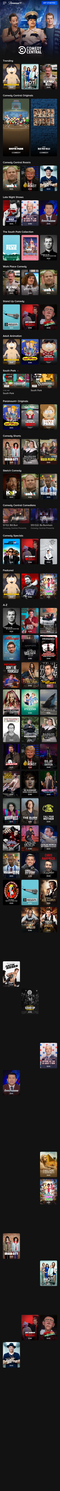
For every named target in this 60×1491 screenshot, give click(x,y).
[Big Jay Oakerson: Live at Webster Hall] (48, 756)
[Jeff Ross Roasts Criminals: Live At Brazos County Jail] (11, 1382)
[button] (4, 3)
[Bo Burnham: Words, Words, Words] (29, 783)
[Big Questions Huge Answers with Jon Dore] (11, 783)
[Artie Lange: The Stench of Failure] (29, 729)
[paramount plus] (15, 2)
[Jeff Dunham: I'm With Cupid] (29, 1327)
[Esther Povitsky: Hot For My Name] (29, 1191)
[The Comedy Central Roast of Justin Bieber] (11, 974)
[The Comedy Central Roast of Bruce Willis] (29, 919)
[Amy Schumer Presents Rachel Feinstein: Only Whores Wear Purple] (29, 675)
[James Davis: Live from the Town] (48, 1300)
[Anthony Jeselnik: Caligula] (48, 702)
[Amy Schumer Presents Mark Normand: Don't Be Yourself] (11, 675)
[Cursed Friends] (48, 1028)
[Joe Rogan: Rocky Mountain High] (48, 1436)
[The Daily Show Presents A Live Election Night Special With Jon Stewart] (48, 1055)
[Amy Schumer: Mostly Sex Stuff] (11, 702)
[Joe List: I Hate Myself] (29, 1436)
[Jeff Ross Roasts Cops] (48, 1355)
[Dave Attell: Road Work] (48, 1083)
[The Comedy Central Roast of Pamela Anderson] (29, 974)
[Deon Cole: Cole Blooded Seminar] (29, 1137)
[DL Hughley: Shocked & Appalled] (11, 1055)
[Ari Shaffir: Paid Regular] (11, 729)
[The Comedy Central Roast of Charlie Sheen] (48, 919)
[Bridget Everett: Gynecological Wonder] (48, 783)
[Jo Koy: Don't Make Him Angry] (29, 1409)
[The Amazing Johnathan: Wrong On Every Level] (48, 648)
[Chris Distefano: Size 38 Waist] (29, 865)
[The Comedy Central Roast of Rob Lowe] (48, 974)
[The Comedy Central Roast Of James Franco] (48, 947)
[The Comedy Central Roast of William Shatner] (11, 1001)
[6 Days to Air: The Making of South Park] (11, 620)
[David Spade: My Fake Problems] (11, 1110)
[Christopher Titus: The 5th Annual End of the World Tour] (11, 892)
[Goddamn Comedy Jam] (48, 1219)
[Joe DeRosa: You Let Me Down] (11, 1436)
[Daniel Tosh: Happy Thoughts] (29, 1083)
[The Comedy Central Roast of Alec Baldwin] (48, 892)
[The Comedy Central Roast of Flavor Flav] (29, 947)
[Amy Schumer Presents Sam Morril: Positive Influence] (48, 675)
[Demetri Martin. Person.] (29, 1110)
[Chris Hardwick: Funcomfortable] (48, 865)
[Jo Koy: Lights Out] (48, 1409)
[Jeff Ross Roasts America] (29, 1355)
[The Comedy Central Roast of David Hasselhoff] (11, 947)
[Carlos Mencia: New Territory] (29, 838)
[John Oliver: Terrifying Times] (48, 1463)
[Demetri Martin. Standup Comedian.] (48, 1110)
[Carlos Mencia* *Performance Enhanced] (11, 838)
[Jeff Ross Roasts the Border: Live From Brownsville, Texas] (29, 1382)
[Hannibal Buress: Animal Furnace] (29, 1246)
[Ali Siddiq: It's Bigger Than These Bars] (29, 648)
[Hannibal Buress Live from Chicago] (48, 1246)
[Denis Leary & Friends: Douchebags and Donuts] (11, 1137)
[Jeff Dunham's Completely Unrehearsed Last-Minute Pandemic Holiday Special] (48, 1327)
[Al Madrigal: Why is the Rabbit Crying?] (11, 648)
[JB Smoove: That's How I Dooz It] (29, 1300)
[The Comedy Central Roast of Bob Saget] (11, 919)
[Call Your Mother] (48, 811)
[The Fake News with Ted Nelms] (29, 1219)
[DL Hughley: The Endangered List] (29, 1055)
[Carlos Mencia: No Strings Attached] (48, 838)
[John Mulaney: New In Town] (11, 1463)
